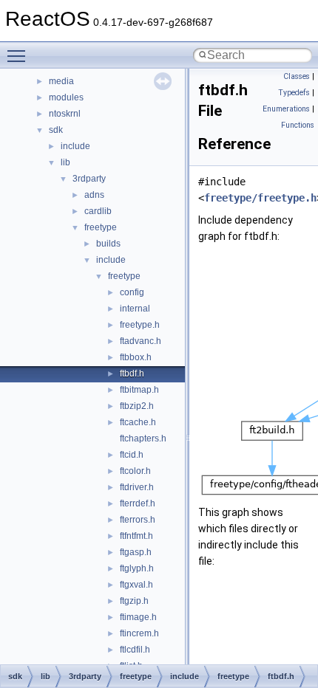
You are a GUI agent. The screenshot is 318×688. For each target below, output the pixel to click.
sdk (56, 130)
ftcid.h (131, 455)
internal (135, 308)
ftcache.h (138, 422)
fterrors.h (137, 520)
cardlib (98, 211)
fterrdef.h (137, 503)
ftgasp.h (136, 552)
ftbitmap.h (139, 390)
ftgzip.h (134, 601)
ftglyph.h (137, 568)
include (75, 146)
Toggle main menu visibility (19, 55)
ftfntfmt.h (136, 536)
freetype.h (140, 325)
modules (66, 97)
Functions (297, 125)
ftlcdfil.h (135, 649)
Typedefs (294, 92)
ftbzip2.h (137, 406)
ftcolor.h (135, 471)
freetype (100, 227)
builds (108, 243)
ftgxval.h (136, 584)
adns (94, 195)
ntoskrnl (65, 114)
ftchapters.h (143, 438)
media (61, 81)
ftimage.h (138, 617)
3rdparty (89, 178)
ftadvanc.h (140, 341)
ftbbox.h (136, 357)
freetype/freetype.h (260, 198)
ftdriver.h (137, 487)
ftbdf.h (132, 373)
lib (65, 162)
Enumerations (286, 109)
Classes (296, 76)
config (132, 292)
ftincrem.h (139, 633)
